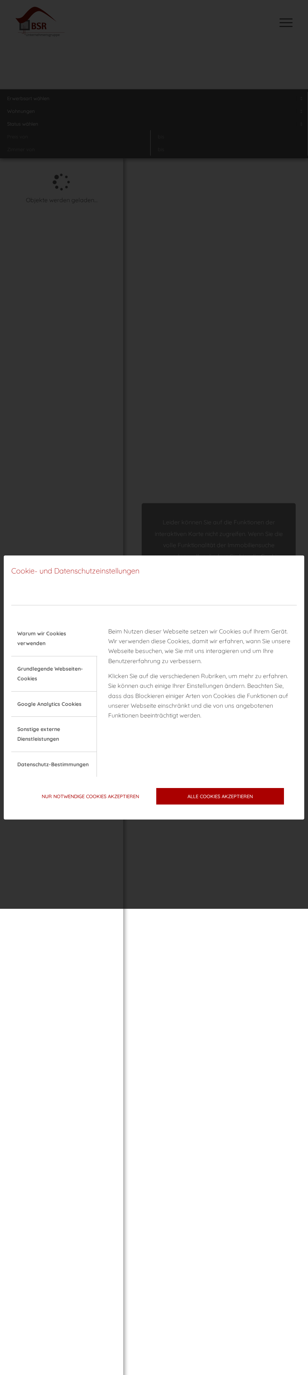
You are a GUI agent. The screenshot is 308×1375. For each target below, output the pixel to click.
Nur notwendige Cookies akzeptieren (90, 796)
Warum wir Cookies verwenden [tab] (41, 638)
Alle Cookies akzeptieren (220, 796)
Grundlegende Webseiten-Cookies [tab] (50, 673)
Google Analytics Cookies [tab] (49, 704)
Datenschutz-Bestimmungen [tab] (53, 764)
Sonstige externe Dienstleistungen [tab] (38, 734)
